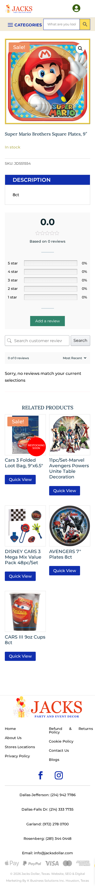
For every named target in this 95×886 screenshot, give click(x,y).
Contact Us (59, 751)
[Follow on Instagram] (51, 767)
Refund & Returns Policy (71, 730)
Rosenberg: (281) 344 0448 (47, 838)
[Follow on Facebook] (32, 767)
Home (10, 729)
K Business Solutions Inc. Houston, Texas (58, 880)
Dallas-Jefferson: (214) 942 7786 (48, 795)
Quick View (20, 479)
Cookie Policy (61, 742)
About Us (13, 738)
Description (32, 180)
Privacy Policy (17, 756)
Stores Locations (20, 747)
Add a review (47, 321)
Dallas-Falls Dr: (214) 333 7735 (47, 809)
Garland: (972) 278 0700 (47, 824)
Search (80, 340)
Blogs (54, 760)
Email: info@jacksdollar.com (47, 853)
